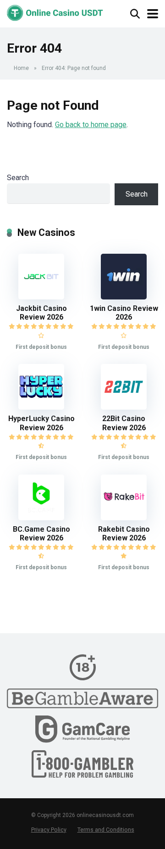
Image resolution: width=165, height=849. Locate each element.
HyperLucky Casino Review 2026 (41, 423)
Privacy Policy (48, 829)
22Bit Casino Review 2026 (124, 423)
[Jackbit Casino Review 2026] (41, 297)
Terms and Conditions (105, 829)
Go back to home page (90, 124)
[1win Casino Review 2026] (124, 297)
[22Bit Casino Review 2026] (124, 407)
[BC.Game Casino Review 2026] (41, 517)
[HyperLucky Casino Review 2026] (41, 407)
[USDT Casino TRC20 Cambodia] (55, 11)
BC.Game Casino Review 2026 (41, 533)
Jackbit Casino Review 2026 (41, 312)
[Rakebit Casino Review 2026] (124, 517)
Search (18, 177)
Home (21, 68)
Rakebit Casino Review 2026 (124, 533)
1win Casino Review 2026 (124, 312)
